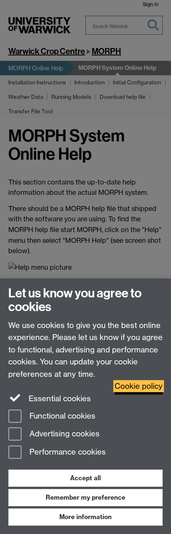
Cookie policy (139, 386)
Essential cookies (59, 398)
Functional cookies (61, 416)
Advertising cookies (63, 434)
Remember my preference (85, 497)
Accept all (85, 478)
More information (85, 517)
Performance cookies (66, 452)
